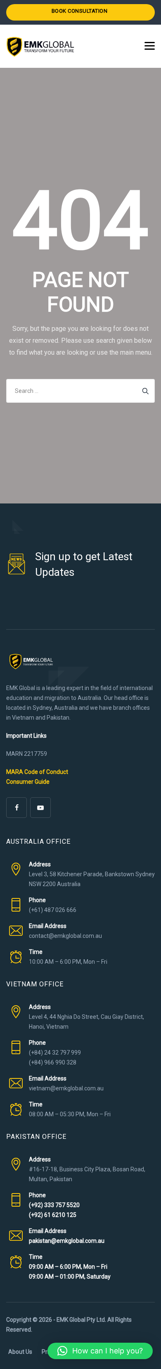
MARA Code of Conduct (37, 772)
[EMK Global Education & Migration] (40, 46)
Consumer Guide (28, 781)
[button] (100, 1351)
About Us (20, 1351)
